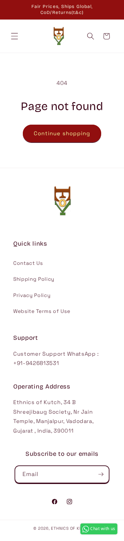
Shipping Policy (33, 279)
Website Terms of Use (41, 311)
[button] (14, 36)
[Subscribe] (101, 474)
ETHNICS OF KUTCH (70, 528)
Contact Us (28, 263)
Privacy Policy (31, 295)
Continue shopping (62, 133)
